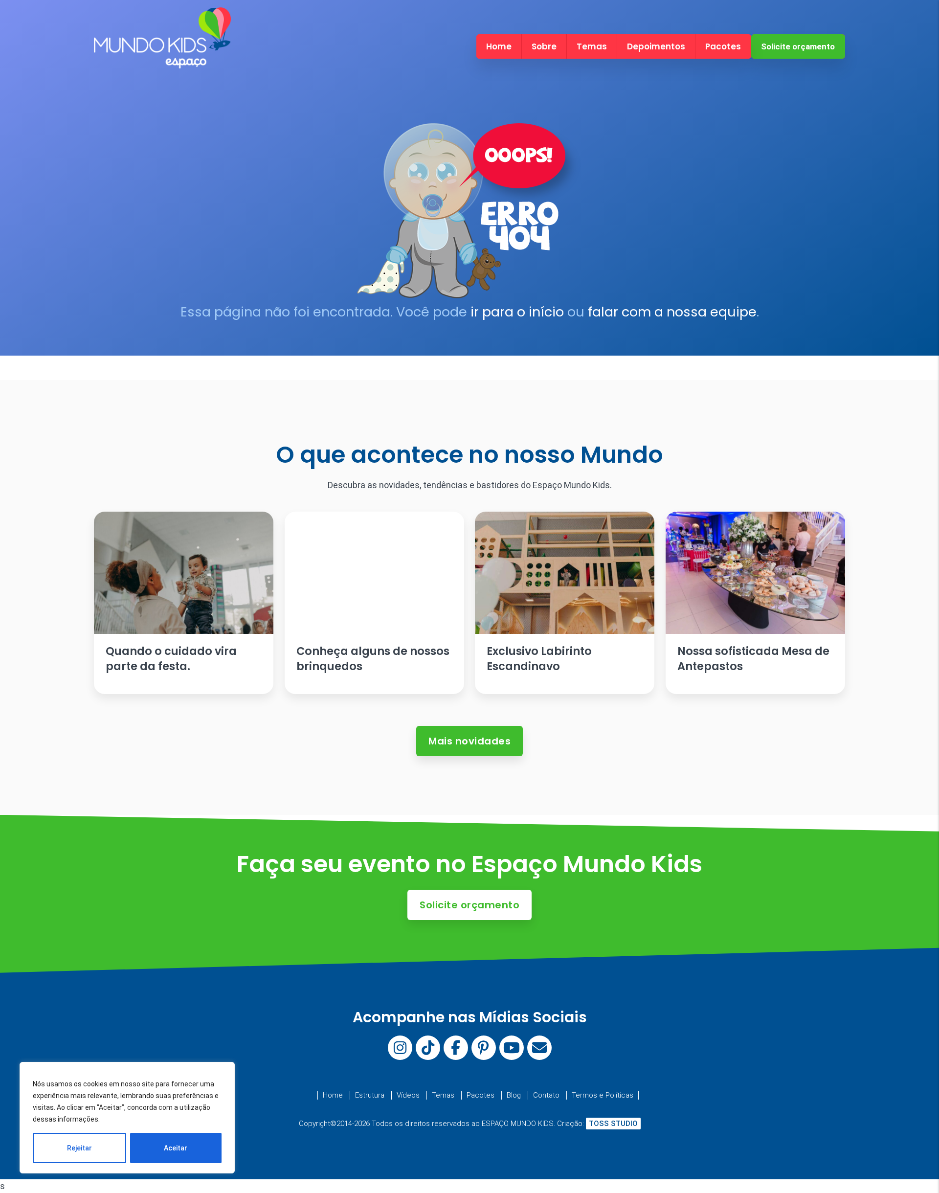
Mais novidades (469, 741)
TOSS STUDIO (613, 1123)
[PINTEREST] (483, 1047)
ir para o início (517, 312)
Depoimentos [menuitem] (656, 46)
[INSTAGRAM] (400, 1047)
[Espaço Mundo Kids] (162, 60)
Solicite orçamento (798, 46)
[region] (127, 1117)
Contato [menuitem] (546, 1095)
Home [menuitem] (499, 46)
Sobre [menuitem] (544, 46)
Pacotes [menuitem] (723, 46)
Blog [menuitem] (514, 1095)
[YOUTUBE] (511, 1047)
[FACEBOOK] (456, 1047)
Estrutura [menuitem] (369, 1095)
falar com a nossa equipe (672, 312)
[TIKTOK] (428, 1047)
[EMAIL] (539, 1047)
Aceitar (175, 1148)
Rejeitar (79, 1148)
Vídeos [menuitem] (408, 1095)
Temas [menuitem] (592, 46)
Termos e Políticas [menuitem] (602, 1095)
